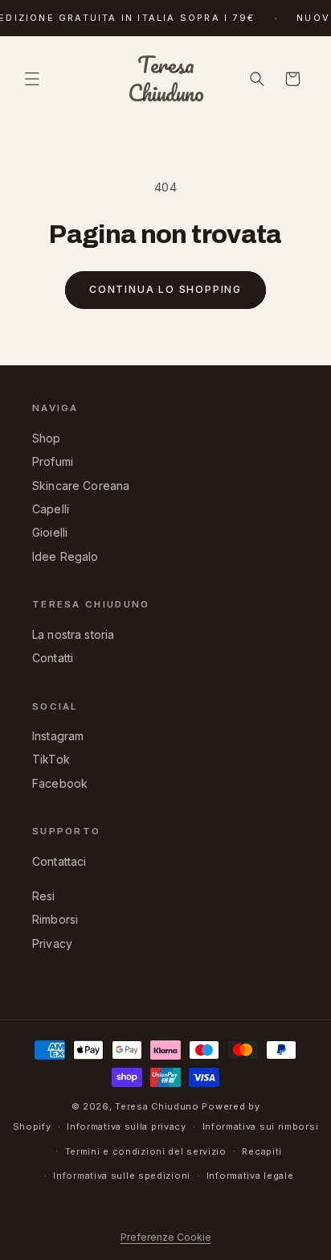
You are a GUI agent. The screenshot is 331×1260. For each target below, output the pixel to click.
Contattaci (59, 861)
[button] (32, 79)
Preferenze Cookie (166, 1237)
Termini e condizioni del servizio (146, 1151)
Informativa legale (250, 1175)
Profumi (52, 461)
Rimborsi (55, 919)
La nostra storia (73, 634)
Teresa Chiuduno (157, 1106)
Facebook (60, 783)
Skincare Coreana (80, 485)
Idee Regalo (65, 556)
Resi (43, 896)
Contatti (52, 658)
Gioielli (49, 532)
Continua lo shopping (165, 289)
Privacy (52, 943)
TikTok (51, 759)
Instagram (58, 736)
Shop (46, 438)
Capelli (50, 509)
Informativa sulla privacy (126, 1126)
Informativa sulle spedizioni (121, 1175)
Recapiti (262, 1151)
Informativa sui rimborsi (260, 1126)
